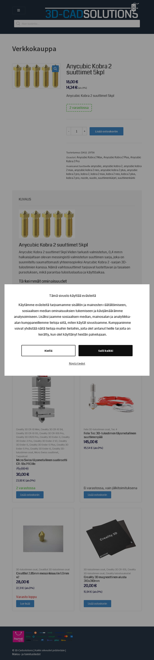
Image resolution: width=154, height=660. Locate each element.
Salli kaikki (105, 350)
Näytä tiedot (77, 363)
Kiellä (48, 350)
